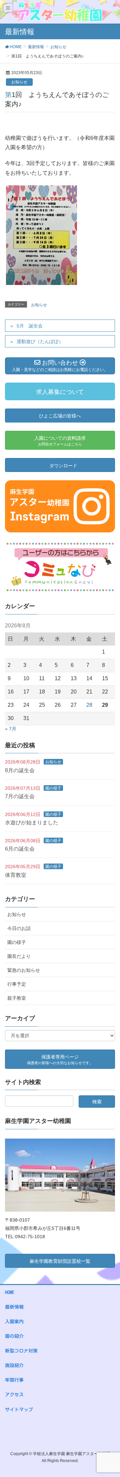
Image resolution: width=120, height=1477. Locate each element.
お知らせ (19, 82)
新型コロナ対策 (21, 1350)
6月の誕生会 (20, 849)
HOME (9, 1292)
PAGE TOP (109, 1427)
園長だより (19, 956)
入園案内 (14, 1321)
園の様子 (53, 788)
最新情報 (14, 1307)
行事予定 (16, 984)
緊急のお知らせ (23, 970)
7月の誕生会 (20, 796)
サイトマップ (19, 1409)
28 (89, 705)
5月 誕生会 (30, 325)
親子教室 (16, 998)
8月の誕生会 (20, 770)
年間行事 (14, 1380)
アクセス (14, 1394)
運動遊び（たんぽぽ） (40, 341)
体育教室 (15, 875)
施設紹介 (14, 1365)
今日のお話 (19, 928)
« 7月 (10, 728)
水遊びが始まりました (31, 822)
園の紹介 (14, 1336)
